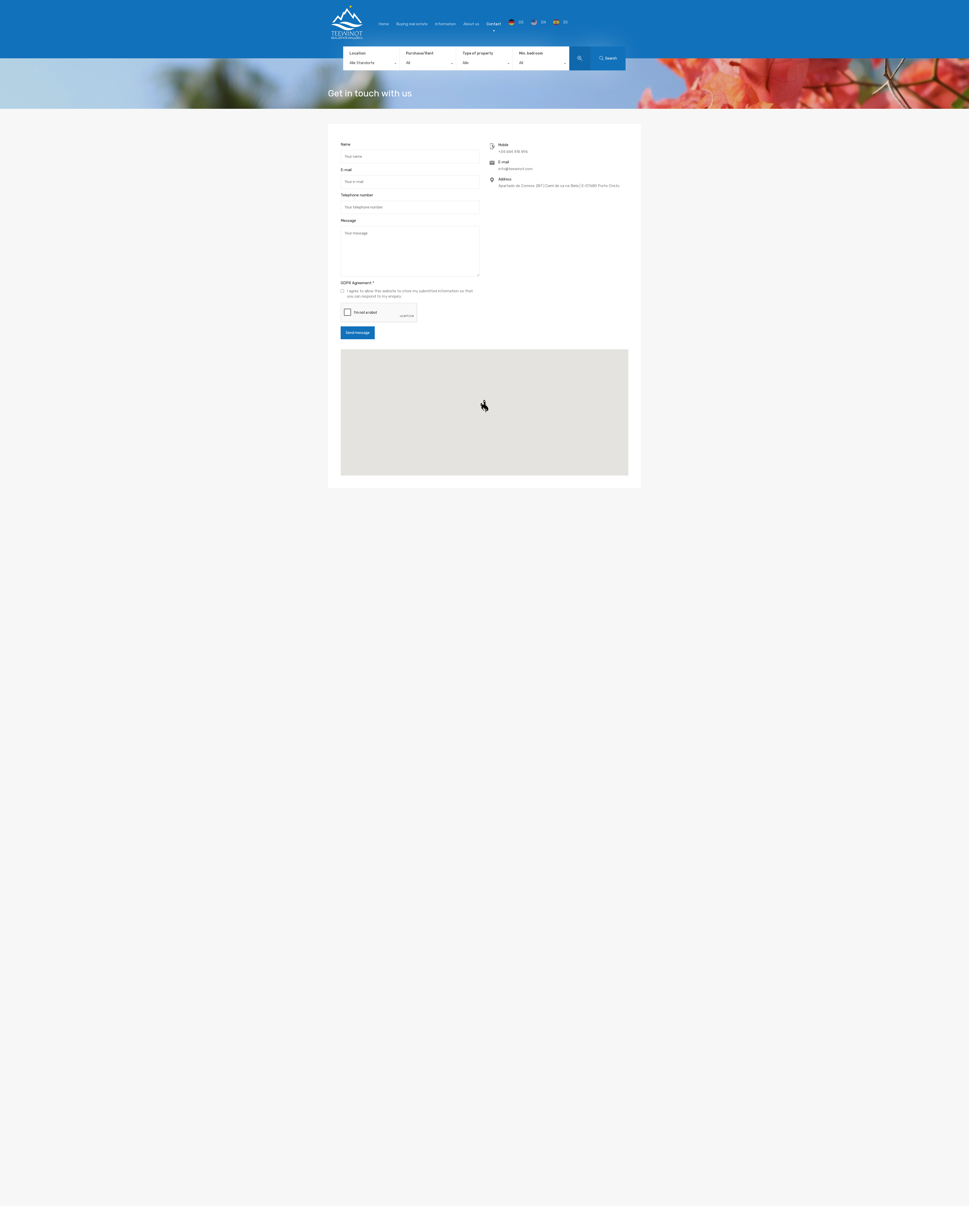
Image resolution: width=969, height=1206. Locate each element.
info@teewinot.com (515, 169)
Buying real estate (412, 24)
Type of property (478, 53)
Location (357, 53)
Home (384, 24)
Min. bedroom (531, 53)
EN (543, 22)
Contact (494, 24)
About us (471, 24)
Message (348, 220)
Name (346, 144)
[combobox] (371, 64)
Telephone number (357, 195)
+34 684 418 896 (513, 151)
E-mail (346, 170)
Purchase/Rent (420, 53)
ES (565, 22)
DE (521, 22)
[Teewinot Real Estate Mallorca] (347, 39)
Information (445, 24)
